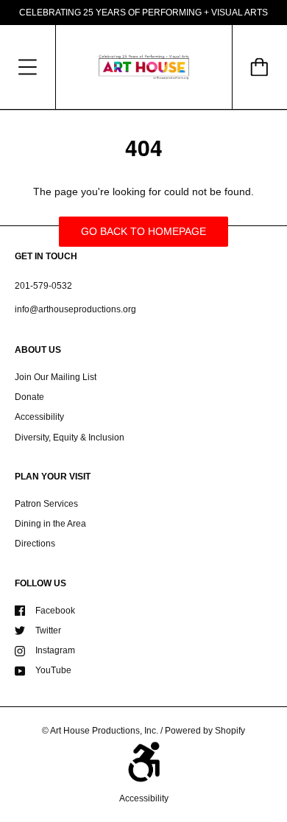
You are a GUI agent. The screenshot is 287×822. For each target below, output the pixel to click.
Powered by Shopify (205, 731)
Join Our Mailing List (55, 377)
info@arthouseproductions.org (75, 309)
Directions (35, 543)
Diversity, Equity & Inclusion (69, 437)
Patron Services (46, 504)
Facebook (55, 610)
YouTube (53, 670)
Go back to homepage (143, 231)
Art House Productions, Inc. (104, 731)
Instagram (55, 650)
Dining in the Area (50, 524)
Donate (29, 397)
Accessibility (39, 417)
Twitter (48, 630)
